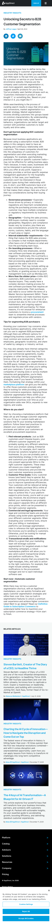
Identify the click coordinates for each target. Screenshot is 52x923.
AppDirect (26, 696)
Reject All (26, 911)
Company (25, 868)
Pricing (5, 874)
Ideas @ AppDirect (13, 762)
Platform (25, 837)
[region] (26, 905)
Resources (25, 862)
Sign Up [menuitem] (36, 3)
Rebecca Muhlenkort (13, 696)
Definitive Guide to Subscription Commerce (25, 605)
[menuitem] (9, 3)
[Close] (49, 890)
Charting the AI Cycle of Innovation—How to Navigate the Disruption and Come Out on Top (26, 733)
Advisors (25, 849)
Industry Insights (12, 13)
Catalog (25, 843)
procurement (37, 312)
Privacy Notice (7, 886)
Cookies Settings (26, 904)
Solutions (25, 856)
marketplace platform (14, 384)
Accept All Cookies (26, 918)
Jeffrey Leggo (11, 29)
